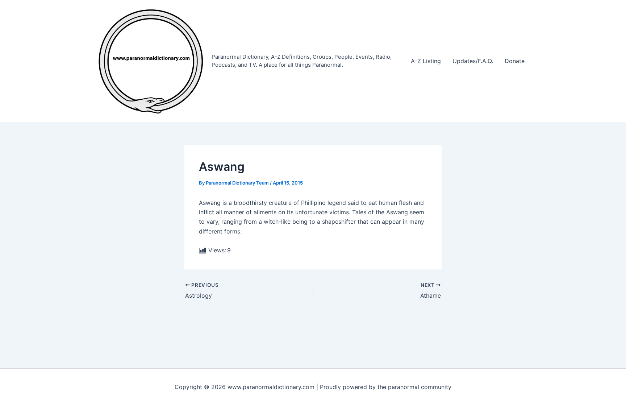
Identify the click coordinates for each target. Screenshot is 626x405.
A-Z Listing (426, 61)
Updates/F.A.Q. (472, 61)
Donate (515, 61)
